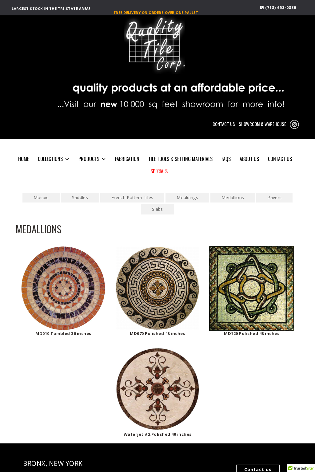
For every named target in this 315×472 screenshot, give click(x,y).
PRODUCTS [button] (88, 159)
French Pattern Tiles (132, 197)
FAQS (226, 159)
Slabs (157, 209)
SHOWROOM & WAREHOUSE (262, 124)
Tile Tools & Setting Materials (180, 159)
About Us (249, 159)
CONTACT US (224, 124)
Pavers (274, 197)
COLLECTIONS (50, 159)
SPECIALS (159, 171)
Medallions (232, 197)
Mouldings (187, 197)
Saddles (80, 197)
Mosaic (41, 197)
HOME (23, 159)
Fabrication (127, 159)
